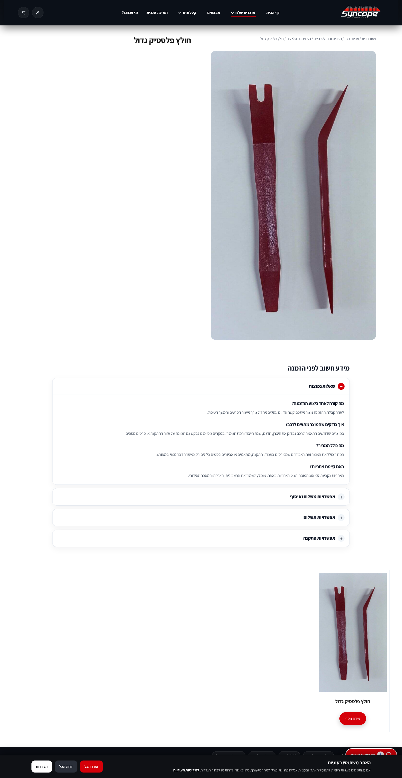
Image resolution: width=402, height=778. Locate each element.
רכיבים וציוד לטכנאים (328, 38)
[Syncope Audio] (350, 12)
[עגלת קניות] (23, 12)
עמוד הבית (369, 38)
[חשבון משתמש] (37, 12)
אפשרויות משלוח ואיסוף (312, 497)
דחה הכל (66, 766)
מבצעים (213, 12)
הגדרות (42, 766)
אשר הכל (91, 766)
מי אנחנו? (130, 12)
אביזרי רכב (352, 38)
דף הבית (273, 12)
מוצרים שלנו (245, 12)
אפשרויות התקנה (319, 538)
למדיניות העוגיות (186, 770)
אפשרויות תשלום (319, 517)
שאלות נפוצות (322, 386)
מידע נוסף (352, 718)
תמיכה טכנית (157, 12)
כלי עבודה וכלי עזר (299, 38)
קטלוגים (189, 12)
